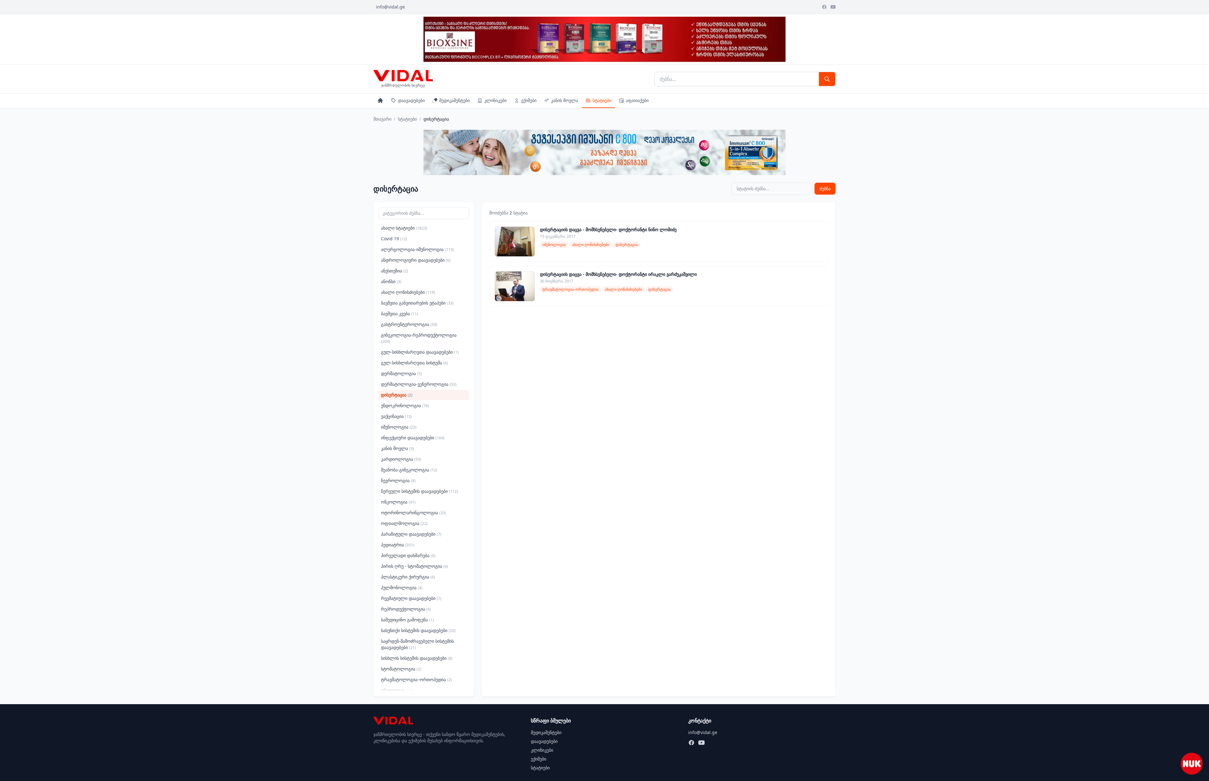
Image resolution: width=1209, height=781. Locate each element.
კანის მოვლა (564, 100)
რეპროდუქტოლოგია (406, 609)
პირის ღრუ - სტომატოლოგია (414, 566)
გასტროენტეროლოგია (409, 324)
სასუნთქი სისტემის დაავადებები (418, 630)
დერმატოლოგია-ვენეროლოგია (419, 384)
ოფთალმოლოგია (404, 523)
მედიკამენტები (454, 100)
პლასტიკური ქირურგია (408, 577)
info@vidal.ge (390, 7)
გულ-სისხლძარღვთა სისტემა (414, 363)
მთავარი (382, 119)
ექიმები (528, 100)
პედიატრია (397, 545)
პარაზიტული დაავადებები (411, 534)
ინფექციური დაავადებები (413, 438)
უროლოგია (397, 690)
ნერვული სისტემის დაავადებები (419, 491)
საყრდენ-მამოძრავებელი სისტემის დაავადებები (417, 644)
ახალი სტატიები (404, 228)
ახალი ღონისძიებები (408, 292)
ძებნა (825, 188)
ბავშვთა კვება (399, 313)
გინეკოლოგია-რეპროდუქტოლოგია (419, 338)
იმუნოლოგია (399, 427)
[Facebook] (824, 6)
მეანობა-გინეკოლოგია (409, 470)
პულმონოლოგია (402, 587)
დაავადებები (411, 100)
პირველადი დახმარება (408, 555)
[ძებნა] (827, 79)
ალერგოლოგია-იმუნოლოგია (417, 249)
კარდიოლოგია (401, 459)
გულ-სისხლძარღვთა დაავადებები (420, 352)
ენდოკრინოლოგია (405, 405)
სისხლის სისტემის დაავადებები (416, 658)
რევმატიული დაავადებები (411, 598)
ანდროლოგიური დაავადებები (416, 260)
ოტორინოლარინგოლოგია (413, 513)
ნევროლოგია (398, 480)
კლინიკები (495, 100)
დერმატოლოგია (401, 373)
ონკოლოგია (398, 502)
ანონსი (391, 281)
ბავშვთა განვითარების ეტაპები (417, 303)
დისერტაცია (396, 395)
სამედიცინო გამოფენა (407, 620)
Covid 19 (394, 239)
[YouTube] (833, 6)
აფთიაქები (637, 100)
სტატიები (602, 100)
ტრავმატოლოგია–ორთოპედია (416, 679)
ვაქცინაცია (396, 416)
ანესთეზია (394, 271)
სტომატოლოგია (401, 669)
